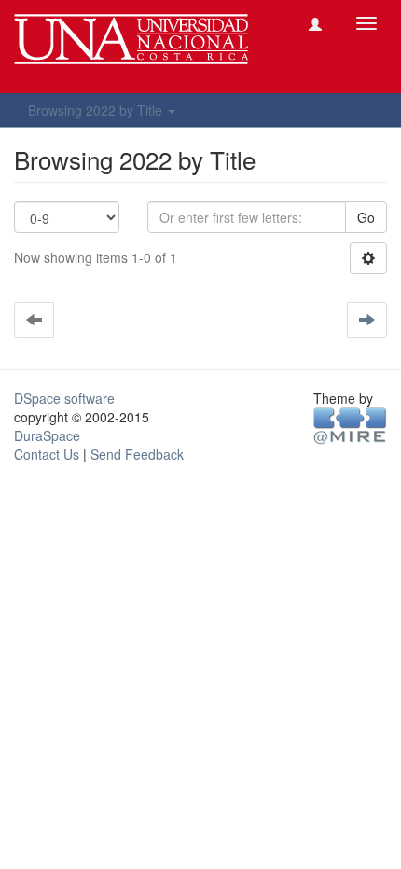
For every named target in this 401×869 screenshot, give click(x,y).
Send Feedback (137, 454)
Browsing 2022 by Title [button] (97, 110)
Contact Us (46, 454)
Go (366, 217)
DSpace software (64, 398)
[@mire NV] (350, 424)
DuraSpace (47, 435)
